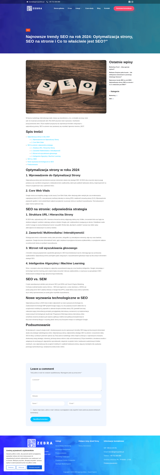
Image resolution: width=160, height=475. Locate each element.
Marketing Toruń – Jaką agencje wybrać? (119, 68)
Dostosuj (10, 467)
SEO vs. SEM (32, 159)
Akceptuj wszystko (34, 467)
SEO (28, 30)
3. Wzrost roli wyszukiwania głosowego (44, 153)
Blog (98, 8)
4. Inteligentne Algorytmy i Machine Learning (45, 156)
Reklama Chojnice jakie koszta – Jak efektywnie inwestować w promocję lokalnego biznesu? (120, 75)
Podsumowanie (33, 164)
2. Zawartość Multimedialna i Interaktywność (45, 150)
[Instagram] (132, 2)
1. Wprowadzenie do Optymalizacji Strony (45, 139)
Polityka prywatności (110, 463)
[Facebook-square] (129, 2)
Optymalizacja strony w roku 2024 (39, 137)
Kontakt (107, 8)
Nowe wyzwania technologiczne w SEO (41, 162)
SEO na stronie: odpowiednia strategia (40, 145)
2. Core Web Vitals (37, 142)
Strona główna (59, 8)
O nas (70, 8)
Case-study (89, 8)
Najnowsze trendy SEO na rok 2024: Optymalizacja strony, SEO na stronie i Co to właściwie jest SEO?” (121, 82)
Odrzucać (21, 467)
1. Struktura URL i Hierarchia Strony (43, 148)
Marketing (112, 95)
